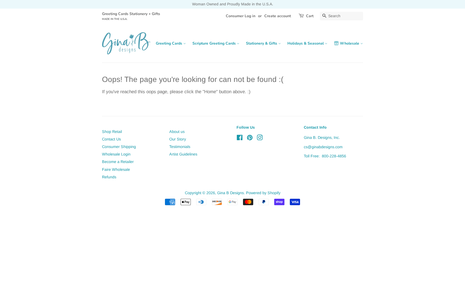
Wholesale (350, 43)
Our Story (177, 139)
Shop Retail (112, 131)
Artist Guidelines (183, 154)
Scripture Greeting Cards (214, 43)
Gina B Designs (230, 193)
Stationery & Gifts (262, 43)
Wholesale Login (116, 154)
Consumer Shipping (119, 146)
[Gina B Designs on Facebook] (240, 138)
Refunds (109, 177)
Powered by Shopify (263, 193)
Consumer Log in (240, 16)
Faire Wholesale (116, 169)
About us (177, 131)
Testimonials (179, 146)
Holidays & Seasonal (306, 43)
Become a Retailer (118, 162)
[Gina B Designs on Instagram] (260, 138)
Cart (309, 16)
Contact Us (111, 139)
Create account (277, 16)
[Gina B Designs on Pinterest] (250, 138)
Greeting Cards (169, 43)
